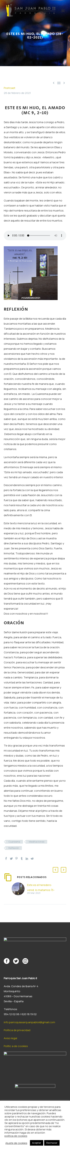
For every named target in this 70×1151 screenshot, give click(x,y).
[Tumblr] (21, 858)
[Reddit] (32, 858)
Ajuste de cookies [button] (16, 1143)
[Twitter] (11, 858)
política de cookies (15, 1135)
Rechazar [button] (51, 1142)
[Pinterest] (16, 858)
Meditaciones (36, 841)
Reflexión (13, 848)
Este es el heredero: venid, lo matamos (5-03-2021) (41, 890)
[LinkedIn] (26, 858)
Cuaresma (14, 841)
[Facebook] (6, 858)
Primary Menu (63, 10)
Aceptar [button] (36, 1142)
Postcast (9, 88)
